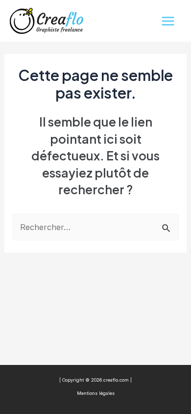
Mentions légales (96, 393)
